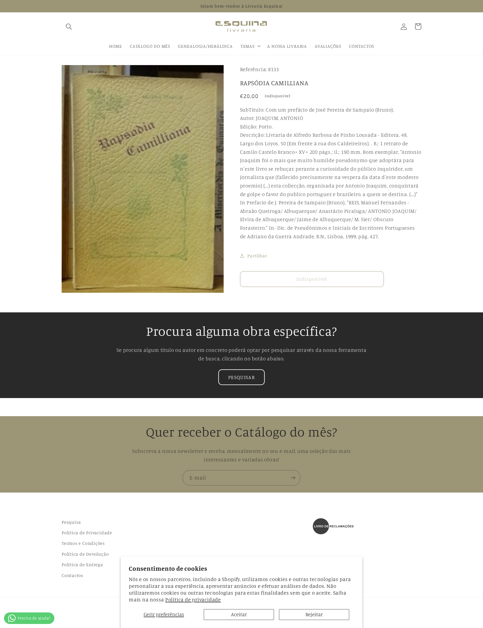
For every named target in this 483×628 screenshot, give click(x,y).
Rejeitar (314, 614)
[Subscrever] (293, 478)
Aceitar (239, 614)
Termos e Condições (83, 543)
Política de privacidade (193, 599)
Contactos (72, 575)
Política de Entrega (82, 564)
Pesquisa (71, 522)
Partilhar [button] (257, 255)
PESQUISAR (241, 377)
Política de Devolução (85, 554)
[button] (69, 26)
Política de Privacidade (87, 532)
